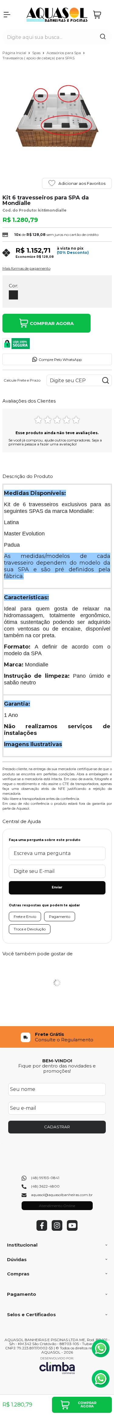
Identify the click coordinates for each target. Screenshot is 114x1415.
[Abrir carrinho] (101, 14)
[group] (57, 1037)
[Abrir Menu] (7, 15)
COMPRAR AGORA (52, 323)
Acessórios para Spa (64, 52)
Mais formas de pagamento (26, 268)
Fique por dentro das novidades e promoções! (57, 1068)
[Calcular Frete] (105, 380)
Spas (36, 52)
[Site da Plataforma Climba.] (57, 1365)
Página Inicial (14, 52)
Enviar (57, 887)
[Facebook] (41, 1229)
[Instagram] (57, 1229)
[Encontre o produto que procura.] (103, 37)
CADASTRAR (57, 1126)
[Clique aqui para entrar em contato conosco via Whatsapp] (100, 1348)
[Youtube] (72, 1229)
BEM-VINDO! (57, 1061)
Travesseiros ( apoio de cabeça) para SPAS (38, 58)
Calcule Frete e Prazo (22, 380)
